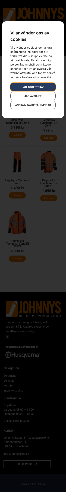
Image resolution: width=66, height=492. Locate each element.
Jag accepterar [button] (33, 86)
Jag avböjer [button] (33, 95)
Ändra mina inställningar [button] (33, 104)
